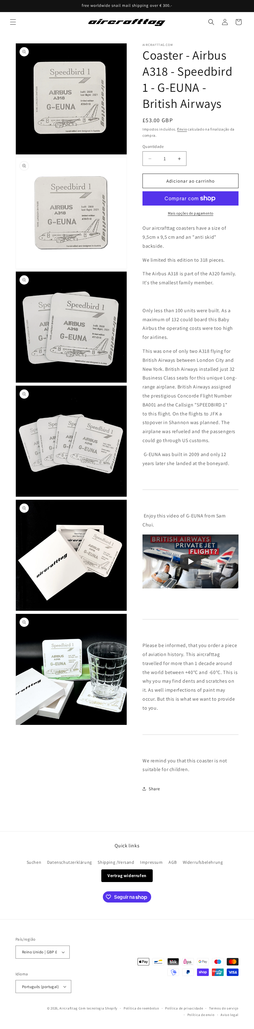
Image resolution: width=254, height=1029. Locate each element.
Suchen (34, 862)
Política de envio (201, 1015)
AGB (173, 862)
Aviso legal (230, 1015)
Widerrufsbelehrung (203, 862)
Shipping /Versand (116, 862)
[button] (13, 22)
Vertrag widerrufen (127, 875)
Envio (182, 129)
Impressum (151, 862)
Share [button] (154, 789)
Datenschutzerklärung (69, 862)
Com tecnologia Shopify (98, 1008)
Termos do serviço (224, 1008)
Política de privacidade (184, 1008)
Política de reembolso (141, 1008)
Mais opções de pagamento (190, 213)
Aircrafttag (68, 1008)
